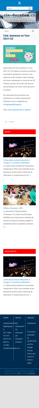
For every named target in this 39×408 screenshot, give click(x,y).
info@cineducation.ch (11, 348)
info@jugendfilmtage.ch (12, 104)
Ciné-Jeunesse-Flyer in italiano (19, 110)
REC (19, 373)
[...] (29, 175)
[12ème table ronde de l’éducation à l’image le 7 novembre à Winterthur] (19, 147)
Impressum (31, 323)
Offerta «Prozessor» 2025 (13, 208)
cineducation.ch (9, 323)
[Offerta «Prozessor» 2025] (19, 195)
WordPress (31, 373)
